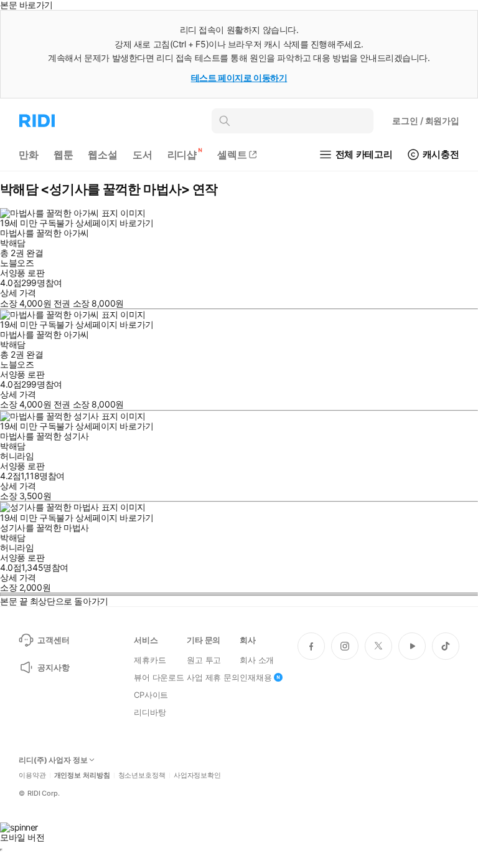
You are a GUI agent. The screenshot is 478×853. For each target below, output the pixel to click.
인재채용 (255, 677)
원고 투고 (204, 660)
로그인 (425, 120)
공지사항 (53, 667)
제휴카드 (150, 660)
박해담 (13, 242)
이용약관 (32, 775)
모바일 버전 (22, 837)
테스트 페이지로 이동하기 (239, 77)
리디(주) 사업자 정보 (53, 760)
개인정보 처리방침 (82, 775)
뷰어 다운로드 (159, 677)
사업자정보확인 (197, 775)
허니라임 (17, 455)
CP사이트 (151, 695)
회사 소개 (257, 660)
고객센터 (53, 640)
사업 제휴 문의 (213, 677)
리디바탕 (150, 712)
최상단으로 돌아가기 (69, 601)
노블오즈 (17, 262)
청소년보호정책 (142, 775)
